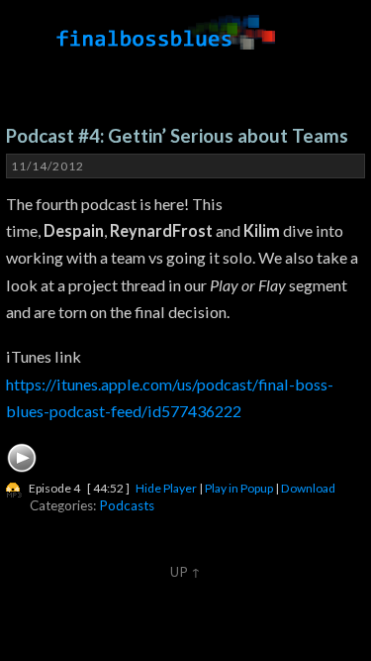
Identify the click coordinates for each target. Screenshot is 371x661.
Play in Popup (239, 488)
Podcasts (126, 505)
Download (308, 488)
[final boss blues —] (167, 33)
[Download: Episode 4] (14, 488)
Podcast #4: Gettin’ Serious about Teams (177, 135)
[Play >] (22, 458)
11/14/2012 (47, 166)
